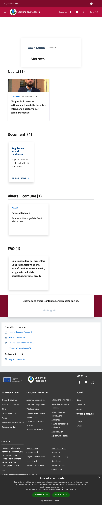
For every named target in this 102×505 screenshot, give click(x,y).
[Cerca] (96, 11)
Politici (4, 417)
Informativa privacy (59, 456)
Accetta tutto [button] (41, 495)
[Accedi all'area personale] (91, 3)
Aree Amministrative (10, 404)
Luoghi (79, 421)
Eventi (79, 425)
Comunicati (16, 96)
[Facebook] (69, 12)
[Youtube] (75, 12)
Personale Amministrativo (12, 422)
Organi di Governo (9, 399)
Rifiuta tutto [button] (61, 495)
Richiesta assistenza (35, 465)
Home (30, 47)
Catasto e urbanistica (35, 421)
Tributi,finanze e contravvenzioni (58, 414)
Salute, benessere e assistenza (59, 425)
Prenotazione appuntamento (32, 450)
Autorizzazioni (57, 431)
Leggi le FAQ (31, 460)
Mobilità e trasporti (34, 429)
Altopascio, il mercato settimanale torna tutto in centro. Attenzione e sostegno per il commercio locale (28, 106)
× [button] (99, 477)
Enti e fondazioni (8, 413)
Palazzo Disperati (21, 213)
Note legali (56, 460)
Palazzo (15, 207)
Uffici (3, 408)
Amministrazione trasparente (58, 450)
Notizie (79, 399)
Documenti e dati (8, 426)
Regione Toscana (11, 3)
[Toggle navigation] (4, 11)
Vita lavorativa (32, 408)
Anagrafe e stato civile (35, 399)
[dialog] (51, 490)
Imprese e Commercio (35, 413)
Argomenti (40, 47)
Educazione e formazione (62, 399)
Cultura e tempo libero (35, 404)
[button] (51, 500)
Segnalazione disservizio (36, 456)
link (75, 489)
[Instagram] (82, 12)
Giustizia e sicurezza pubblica (60, 406)
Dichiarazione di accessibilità (58, 467)
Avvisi (79, 408)
